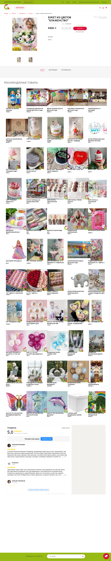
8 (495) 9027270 (8, 2)
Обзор (42, 70)
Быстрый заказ (80, 31)
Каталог (20, 7)
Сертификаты (66, 70)
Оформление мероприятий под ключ (89, 2)
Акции (68, 2)
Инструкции (53, 70)
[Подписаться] (83, 556)
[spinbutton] (66, 28)
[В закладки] (43, 18)
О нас (62, 2)
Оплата (74, 2)
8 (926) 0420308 (17, 2)
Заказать (80, 28)
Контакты (104, 2)
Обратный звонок (28, 2)
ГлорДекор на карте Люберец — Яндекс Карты (55, 493)
